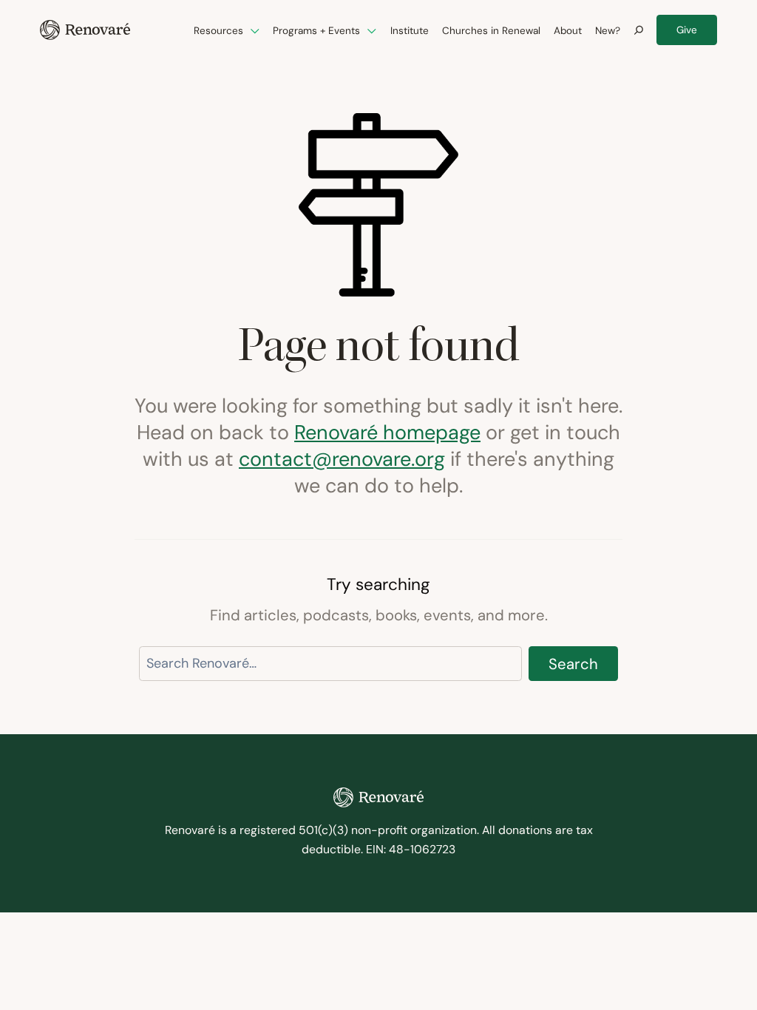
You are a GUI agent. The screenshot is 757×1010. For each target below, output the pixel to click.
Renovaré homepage (387, 432)
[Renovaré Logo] (85, 30)
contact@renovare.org (342, 459)
